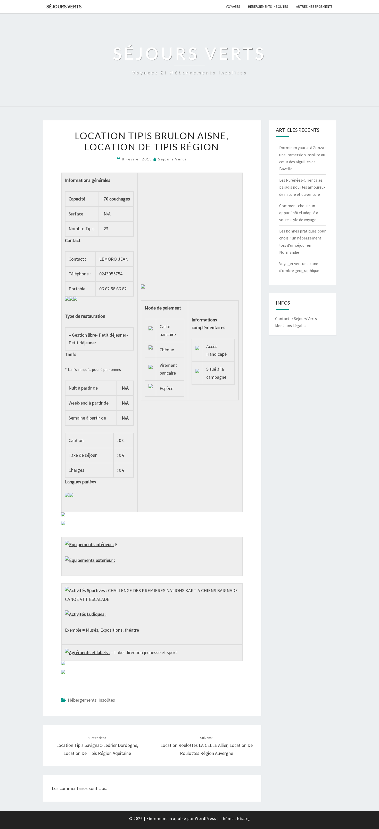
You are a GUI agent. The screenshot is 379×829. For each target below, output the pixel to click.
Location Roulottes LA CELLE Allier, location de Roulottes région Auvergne (206, 745)
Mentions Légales (290, 325)
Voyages (233, 6)
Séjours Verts (63, 6)
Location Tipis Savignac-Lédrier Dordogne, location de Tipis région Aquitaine (97, 745)
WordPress (205, 818)
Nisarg (243, 818)
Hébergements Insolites (268, 6)
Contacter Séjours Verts (296, 318)
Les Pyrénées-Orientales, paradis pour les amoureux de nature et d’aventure (302, 187)
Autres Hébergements (314, 6)
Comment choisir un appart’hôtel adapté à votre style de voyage (298, 212)
